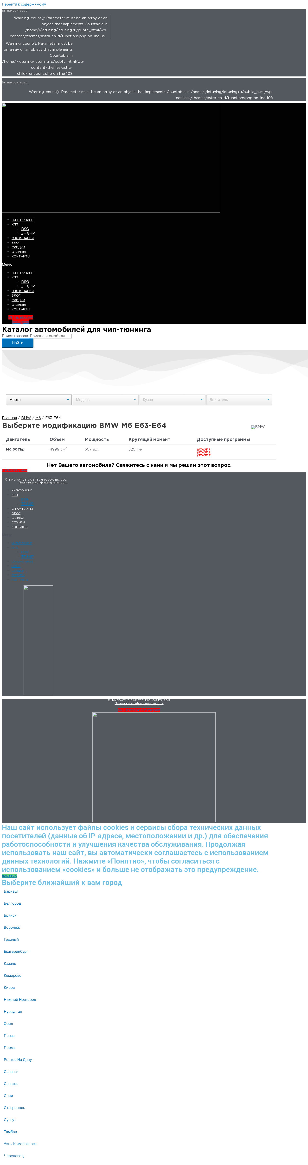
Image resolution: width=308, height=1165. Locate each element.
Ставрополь (14, 1107)
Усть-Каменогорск (20, 1143)
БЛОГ (16, 243)
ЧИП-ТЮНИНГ (22, 220)
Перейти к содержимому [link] (24, 4)
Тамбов (10, 1131)
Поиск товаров (15, 335)
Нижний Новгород (20, 999)
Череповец (14, 1155)
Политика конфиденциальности (43, 482)
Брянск (10, 915)
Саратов (11, 1083)
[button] (98, 264)
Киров (9, 987)
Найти (17, 342)
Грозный (11, 939)
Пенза (9, 1035)
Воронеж (12, 927)
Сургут (10, 1119)
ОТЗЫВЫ (19, 252)
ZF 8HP (28, 233)
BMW (26, 418)
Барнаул (11, 891)
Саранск (11, 1071)
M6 (38, 418)
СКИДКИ (18, 247)
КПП (15, 224)
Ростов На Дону (18, 1059)
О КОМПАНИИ (23, 238)
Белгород (12, 903)
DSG (25, 229)
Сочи (8, 1095)
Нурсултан (13, 1011)
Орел (8, 1023)
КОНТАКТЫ (21, 256)
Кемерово (12, 975)
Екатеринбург (16, 951)
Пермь (9, 1047)
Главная (9, 418)
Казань (10, 963)
